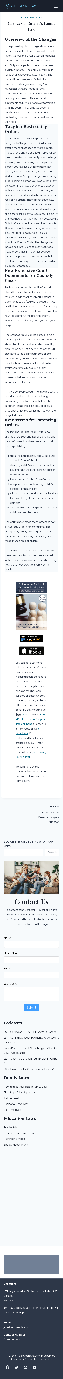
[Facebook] (7, 1367)
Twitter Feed (11, 1098)
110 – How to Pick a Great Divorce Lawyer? (29, 1069)
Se (5, 1300)
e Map (10, 1300)
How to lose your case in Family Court (26, 1086)
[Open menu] (55, 6)
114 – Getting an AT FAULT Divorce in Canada (30, 1031)
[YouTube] (34, 1367)
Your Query (10, 983)
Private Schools (13, 1127)
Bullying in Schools (15, 1138)
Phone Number (13, 953)
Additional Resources (16, 1103)
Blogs (24, 17)
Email (7, 968)
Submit (31, 1007)
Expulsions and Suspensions (20, 1133)
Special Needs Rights (16, 1144)
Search (52, 852)
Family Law (36, 17)
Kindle (27, 714)
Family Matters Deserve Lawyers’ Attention (48, 814)
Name (7, 937)
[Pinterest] (25, 1367)
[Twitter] (16, 1367)
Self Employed (12, 1109)
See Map (18, 1312)
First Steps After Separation (20, 1092)
